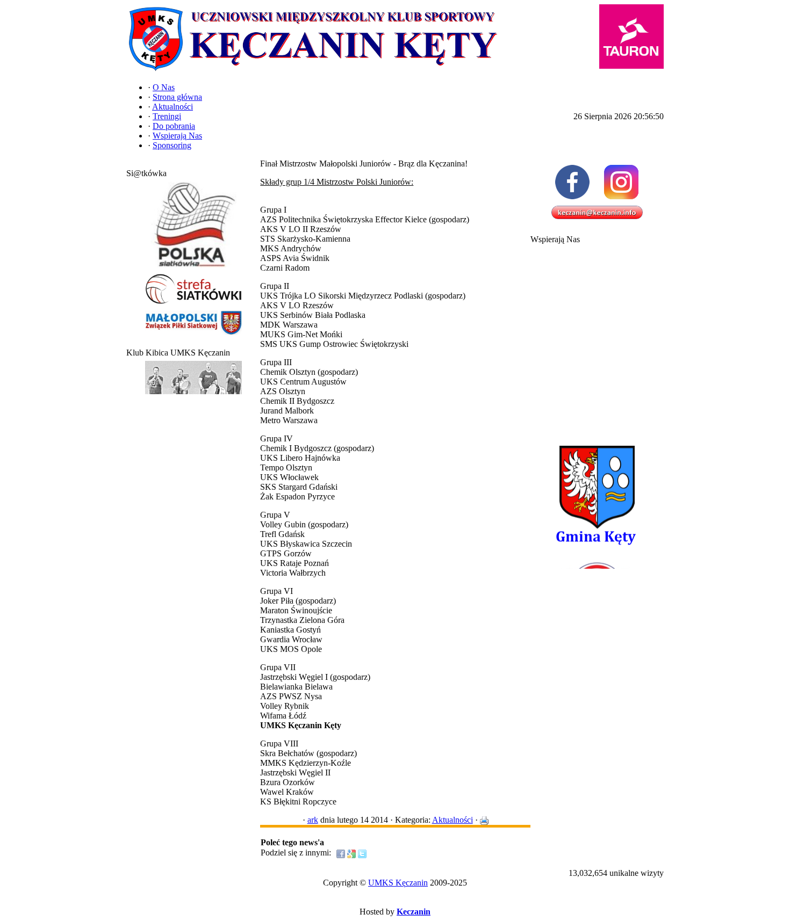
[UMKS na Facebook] (572, 182)
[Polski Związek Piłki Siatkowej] (193, 267)
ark (312, 819)
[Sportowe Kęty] (193, 394)
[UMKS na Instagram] (621, 182)
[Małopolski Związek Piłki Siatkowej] (193, 335)
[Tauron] (631, 36)
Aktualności (452, 819)
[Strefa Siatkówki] (193, 304)
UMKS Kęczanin (398, 882)
